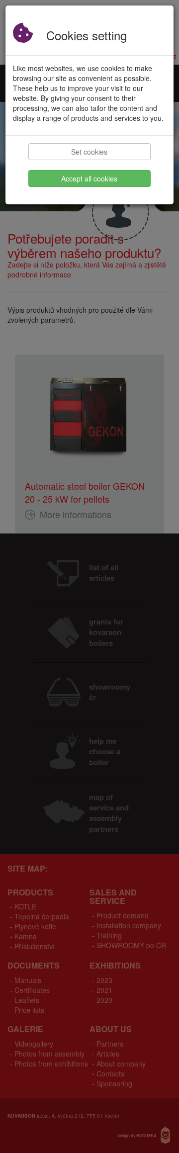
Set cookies (89, 152)
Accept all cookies (89, 178)
